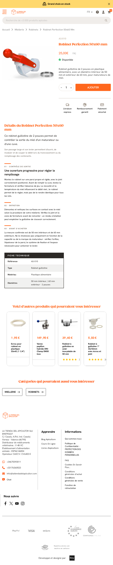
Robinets (33, 391)
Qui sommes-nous (73, 438)
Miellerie (10, 391)
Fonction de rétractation (70, 486)
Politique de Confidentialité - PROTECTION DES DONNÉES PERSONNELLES (73, 449)
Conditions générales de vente (74, 479)
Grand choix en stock (59, 3)
